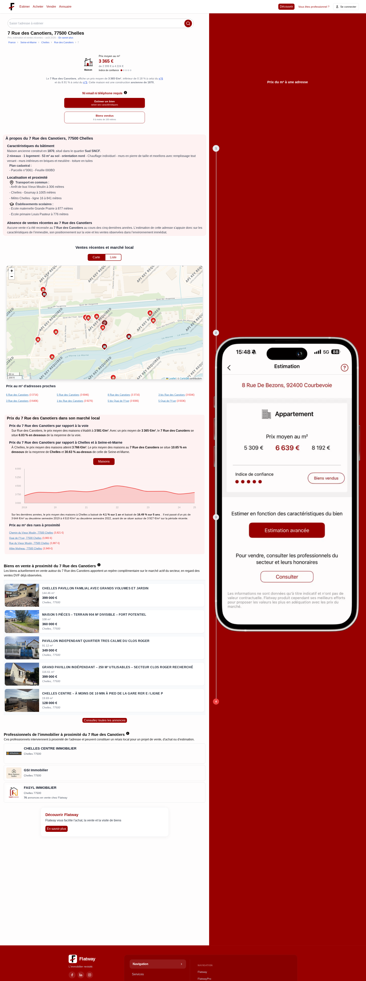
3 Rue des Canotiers (17, 400)
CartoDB (184, 378)
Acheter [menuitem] (38, 6)
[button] (96, 316)
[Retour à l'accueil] (11, 6)
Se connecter (348, 6)
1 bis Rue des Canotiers (70, 400)
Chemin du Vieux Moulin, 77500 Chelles (31, 532)
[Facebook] (72, 974)
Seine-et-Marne (118, 452)
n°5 (85, 82)
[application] (103, 489)
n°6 (161, 78)
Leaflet (172, 378)
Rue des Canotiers (29, 430)
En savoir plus (66, 37)
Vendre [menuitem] (51, 6)
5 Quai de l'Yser (167, 400)
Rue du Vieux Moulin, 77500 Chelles (29, 543)
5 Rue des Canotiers (68, 394)
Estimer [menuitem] (24, 6)
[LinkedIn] (80, 974)
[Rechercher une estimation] (188, 23)
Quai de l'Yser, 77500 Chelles (25, 538)
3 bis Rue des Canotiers (171, 394)
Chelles (19, 447)
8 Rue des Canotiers (119, 394)
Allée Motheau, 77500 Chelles (25, 548)
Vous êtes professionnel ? (313, 6)
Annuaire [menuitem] (65, 6)
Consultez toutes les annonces (104, 720)
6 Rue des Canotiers (17, 394)
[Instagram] (89, 974)
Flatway (202, 971)
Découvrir (286, 6)
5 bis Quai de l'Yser (118, 400)
